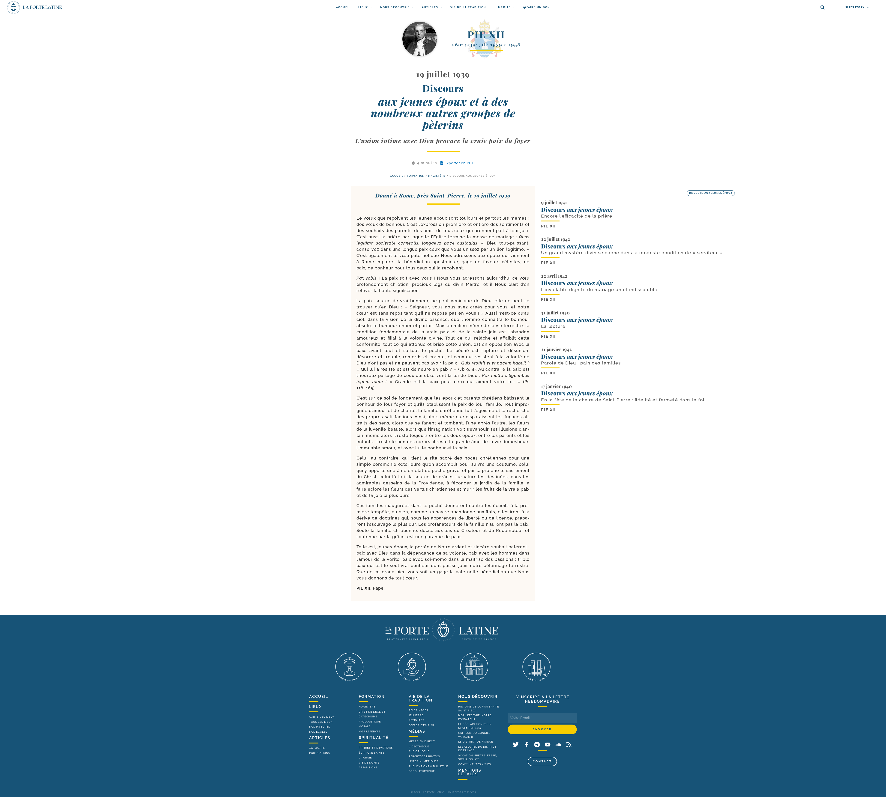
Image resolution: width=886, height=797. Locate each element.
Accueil (343, 7)
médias (417, 731)
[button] (822, 7)
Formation (416, 175)
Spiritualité (374, 737)
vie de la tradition (420, 698)
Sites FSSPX (855, 7)
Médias (504, 7)
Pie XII (486, 34)
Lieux (363, 7)
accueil (396, 175)
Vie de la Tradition (468, 7)
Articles (430, 7)
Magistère (437, 175)
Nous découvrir (395, 7)
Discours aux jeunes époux (710, 193)
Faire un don (538, 7)
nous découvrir (478, 696)
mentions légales (469, 772)
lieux (315, 706)
